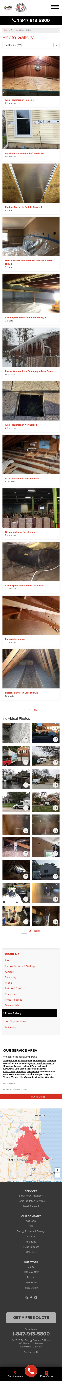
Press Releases (13, 999)
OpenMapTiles (30, 1181)
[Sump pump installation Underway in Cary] (16, 916)
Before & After (13, 988)
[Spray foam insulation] (16, 733)
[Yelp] (26, 1297)
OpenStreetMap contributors (49, 1181)
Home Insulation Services (31, 1201)
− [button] (58, 1175)
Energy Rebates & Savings (20, 966)
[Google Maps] (36, 1297)
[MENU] (55, 6)
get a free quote (31, 1317)
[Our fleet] (16, 779)
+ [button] (58, 1170)
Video (8, 982)
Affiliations (11, 1027)
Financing (10, 977)
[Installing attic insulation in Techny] (16, 870)
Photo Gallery (13, 1013)
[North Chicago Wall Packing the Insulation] (46, 847)
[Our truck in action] (46, 733)
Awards (9, 971)
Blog (7, 960)
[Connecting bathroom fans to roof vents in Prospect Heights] (46, 916)
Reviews (10, 994)
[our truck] (46, 870)
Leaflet (18, 1181)
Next (37, 710)
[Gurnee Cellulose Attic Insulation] (16, 847)
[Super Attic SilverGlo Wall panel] (16, 824)
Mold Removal (31, 1206)
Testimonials (12, 1005)
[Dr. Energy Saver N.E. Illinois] (31, 1371)
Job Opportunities (15, 1021)
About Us (12, 954)
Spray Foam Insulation (31, 1196)
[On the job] (16, 893)
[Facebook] (31, 1297)
